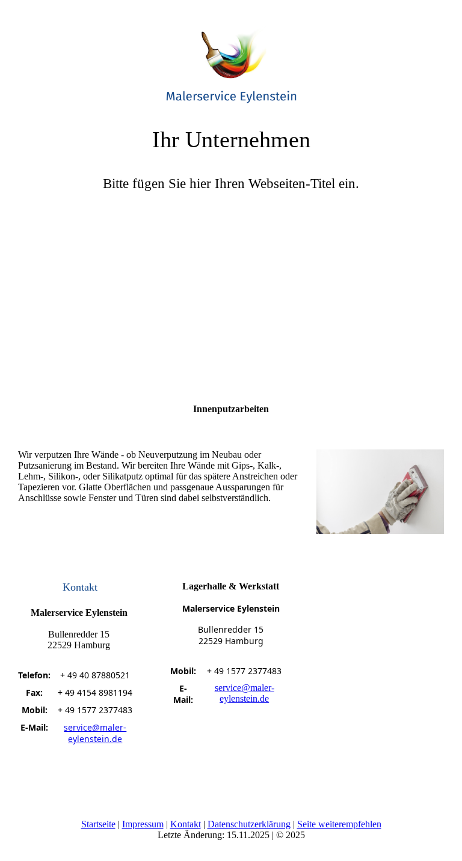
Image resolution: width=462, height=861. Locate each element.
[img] (231, 57)
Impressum (143, 824)
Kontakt (185, 824)
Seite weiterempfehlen (339, 824)
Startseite (98, 824)
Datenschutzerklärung (249, 824)
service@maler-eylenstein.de (95, 733)
